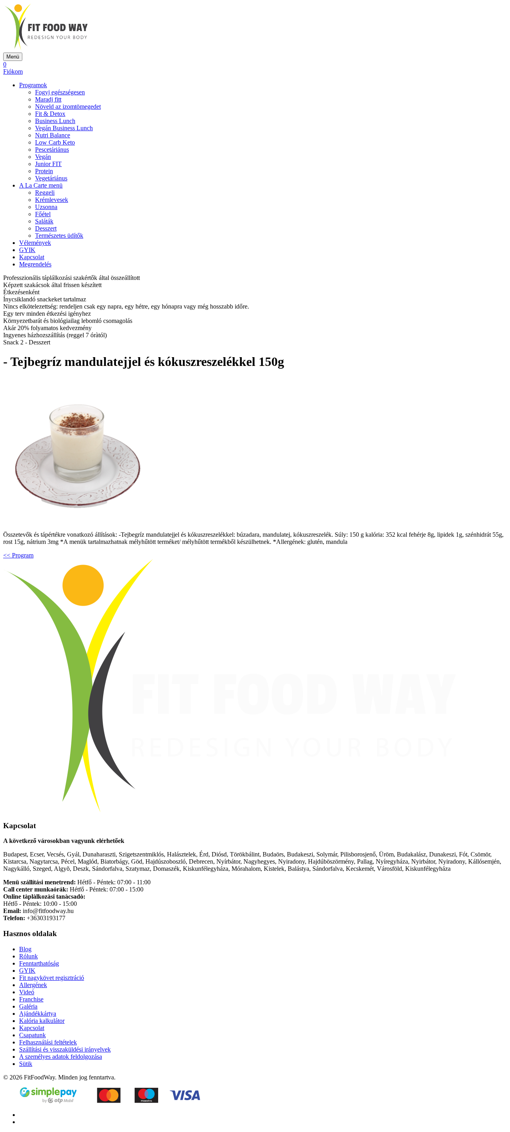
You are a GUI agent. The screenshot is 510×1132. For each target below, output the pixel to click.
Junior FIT (48, 163)
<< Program (18, 555)
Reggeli (45, 192)
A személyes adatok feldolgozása (60, 1056)
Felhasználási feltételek (48, 1042)
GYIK (27, 249)
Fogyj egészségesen (60, 92)
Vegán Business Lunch (64, 128)
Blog (25, 949)
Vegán (43, 156)
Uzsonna (46, 206)
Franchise (31, 999)
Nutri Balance (52, 135)
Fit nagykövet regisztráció (51, 977)
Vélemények (35, 242)
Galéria (28, 1006)
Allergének (33, 984)
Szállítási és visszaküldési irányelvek (65, 1049)
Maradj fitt (48, 99)
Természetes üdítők (59, 235)
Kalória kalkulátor (42, 1020)
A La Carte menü (41, 185)
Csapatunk (32, 1035)
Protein (44, 171)
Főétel (43, 214)
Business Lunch (55, 120)
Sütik (25, 1063)
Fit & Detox (50, 113)
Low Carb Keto (55, 142)
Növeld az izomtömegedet (68, 106)
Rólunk (28, 956)
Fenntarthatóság (39, 963)
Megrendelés (35, 264)
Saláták (44, 221)
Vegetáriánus (51, 178)
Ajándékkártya (37, 1013)
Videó (26, 992)
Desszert (46, 228)
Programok (33, 85)
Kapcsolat (31, 257)
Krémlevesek (51, 199)
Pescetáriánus (52, 149)
